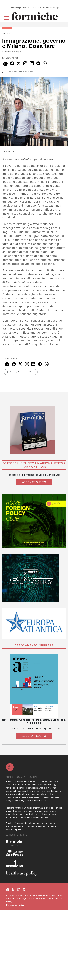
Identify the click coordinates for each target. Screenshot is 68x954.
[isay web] (21, 905)
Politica (6, 33)
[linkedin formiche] (24, 890)
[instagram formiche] (18, 890)
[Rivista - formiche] (34, 843)
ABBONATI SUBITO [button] (34, 482)
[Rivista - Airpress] (34, 853)
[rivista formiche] (34, 686)
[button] (7, 18)
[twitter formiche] (13, 890)
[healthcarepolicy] (34, 873)
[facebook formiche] (7, 890)
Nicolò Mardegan (13, 52)
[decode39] (34, 863)
